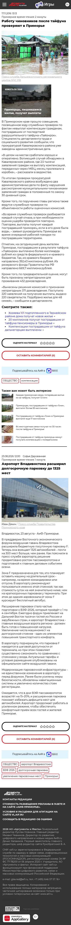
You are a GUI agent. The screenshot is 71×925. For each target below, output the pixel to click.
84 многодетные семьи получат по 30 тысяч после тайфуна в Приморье (38, 427)
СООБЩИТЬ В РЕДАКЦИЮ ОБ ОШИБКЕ (27, 819)
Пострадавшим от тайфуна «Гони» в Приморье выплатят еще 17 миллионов (40, 417)
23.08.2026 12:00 (11, 456)
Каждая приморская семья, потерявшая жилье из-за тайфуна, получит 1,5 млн (40, 396)
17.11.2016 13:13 (9, 13)
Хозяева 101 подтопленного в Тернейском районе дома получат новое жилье (35, 314)
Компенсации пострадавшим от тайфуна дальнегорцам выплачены (35, 328)
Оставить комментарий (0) (36, 355)
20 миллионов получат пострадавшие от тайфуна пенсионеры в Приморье (35, 321)
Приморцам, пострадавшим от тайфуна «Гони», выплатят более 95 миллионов (40, 406)
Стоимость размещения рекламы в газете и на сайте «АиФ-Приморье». (34, 805)
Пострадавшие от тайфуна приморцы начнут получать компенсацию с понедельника (39, 438)
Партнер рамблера (31, 909)
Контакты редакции (17, 799)
